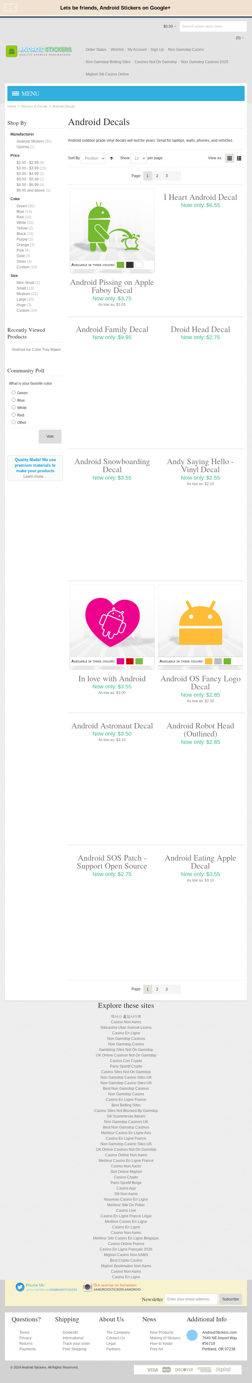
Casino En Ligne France (126, 1099)
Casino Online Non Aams (126, 1155)
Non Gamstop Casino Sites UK (126, 1077)
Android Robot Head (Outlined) (200, 729)
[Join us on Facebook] (11, 1285)
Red (20, 217)
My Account (137, 49)
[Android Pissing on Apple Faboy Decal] (112, 230)
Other (21, 422)
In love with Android (112, 678)
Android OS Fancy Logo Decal (200, 682)
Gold (21, 256)
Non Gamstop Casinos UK (126, 1122)
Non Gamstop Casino (186, 49)
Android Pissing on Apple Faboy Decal (112, 285)
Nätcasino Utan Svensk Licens (126, 1027)
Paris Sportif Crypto (126, 1066)
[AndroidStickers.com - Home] (39, 51)
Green (22, 206)
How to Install (161, 1343)
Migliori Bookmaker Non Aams (126, 1266)
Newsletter (152, 1299)
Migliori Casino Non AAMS (126, 1255)
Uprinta (23, 147)
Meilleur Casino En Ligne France (126, 1160)
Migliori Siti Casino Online (107, 74)
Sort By (74, 158)
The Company (118, 1332)
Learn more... (35, 476)
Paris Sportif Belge (126, 1183)
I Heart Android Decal (200, 196)
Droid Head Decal (200, 328)
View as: (215, 158)
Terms (24, 1332)
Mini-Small (25, 283)
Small (21, 288)
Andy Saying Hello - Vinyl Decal (200, 465)
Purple (22, 239)
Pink (20, 250)
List (239, 158)
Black (21, 234)
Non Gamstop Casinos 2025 (204, 62)
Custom (23, 267)
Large (21, 299)
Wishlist (117, 49)
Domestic (70, 1332)
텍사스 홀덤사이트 (126, 1016)
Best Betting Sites (126, 1105)
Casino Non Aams (126, 1022)
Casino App (126, 1188)
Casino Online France (126, 1244)
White (21, 223)
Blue (20, 211)
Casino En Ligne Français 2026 (126, 1249)
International (73, 1338)
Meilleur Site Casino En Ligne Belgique (126, 1238)
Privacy (25, 1338)
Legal (111, 1343)
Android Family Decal (112, 328)
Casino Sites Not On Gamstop (126, 1072)
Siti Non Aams (126, 1194)
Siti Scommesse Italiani (126, 1116)
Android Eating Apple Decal (200, 861)
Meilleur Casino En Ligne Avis (126, 1133)
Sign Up (157, 49)
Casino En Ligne (126, 1033)
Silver (21, 261)
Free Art (156, 1349)
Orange (23, 245)
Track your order (76, 1343)
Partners (113, 1349)
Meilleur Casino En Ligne (126, 1221)
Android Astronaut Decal (112, 725)
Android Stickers (30, 141)
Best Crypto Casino (126, 1260)
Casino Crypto (126, 1177)
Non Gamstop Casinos (126, 1038)
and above (31, 190)
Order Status (96, 49)
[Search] (241, 26)
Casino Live (126, 1210)
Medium (23, 294)
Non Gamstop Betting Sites (108, 62)
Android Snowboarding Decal (112, 465)
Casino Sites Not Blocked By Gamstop (126, 1111)
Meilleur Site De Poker (126, 1205)
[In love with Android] (112, 627)
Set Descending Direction (111, 158)
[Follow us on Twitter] (47, 1285)
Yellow (22, 228)
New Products (161, 1332)
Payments (27, 1349)
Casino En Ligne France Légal (126, 1216)
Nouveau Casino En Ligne (126, 1199)
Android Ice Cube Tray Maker (36, 349)
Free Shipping (74, 1349)
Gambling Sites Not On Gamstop (126, 1050)
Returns (26, 1343)
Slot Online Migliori (126, 1172)
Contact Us (115, 1338)
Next (176, 175)
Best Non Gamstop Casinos (126, 1088)
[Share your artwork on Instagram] (114, 1285)
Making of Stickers (165, 1338)
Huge (21, 305)
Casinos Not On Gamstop (156, 62)
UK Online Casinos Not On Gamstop (126, 1055)
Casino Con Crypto (126, 1061)
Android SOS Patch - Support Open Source (112, 861)
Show (125, 158)
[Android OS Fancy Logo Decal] (200, 627)
